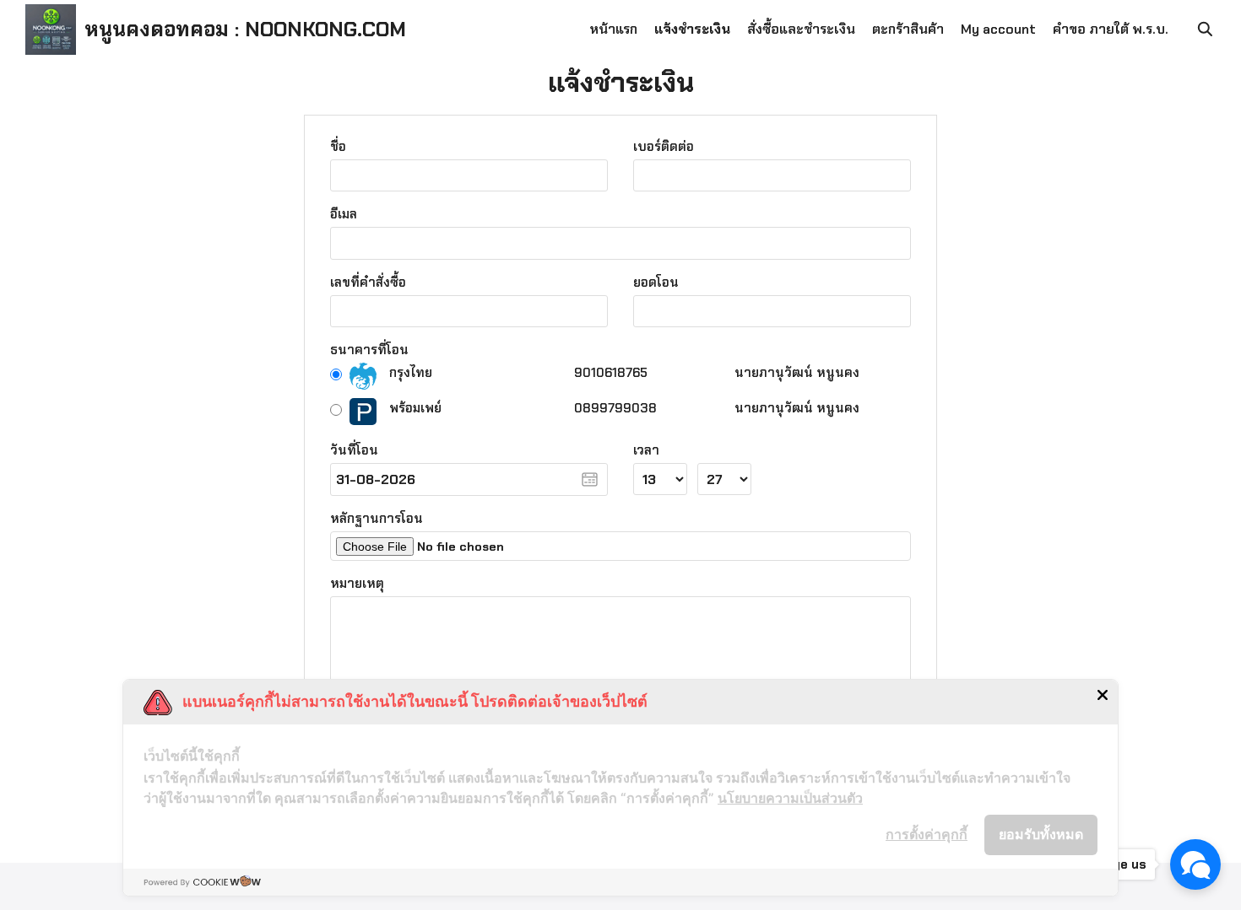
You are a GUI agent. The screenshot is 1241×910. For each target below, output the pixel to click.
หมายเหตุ (357, 583)
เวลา (646, 450)
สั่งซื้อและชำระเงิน (801, 29)
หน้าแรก (613, 29)
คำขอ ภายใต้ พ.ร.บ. (1110, 29)
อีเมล (343, 214)
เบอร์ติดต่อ (663, 146)
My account (998, 29)
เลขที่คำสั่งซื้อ (368, 282)
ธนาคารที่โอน (369, 350)
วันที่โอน (354, 450)
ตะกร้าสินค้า (908, 29)
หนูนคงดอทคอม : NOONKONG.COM (245, 29)
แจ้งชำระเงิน (692, 29)
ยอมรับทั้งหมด (1041, 834)
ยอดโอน (656, 282)
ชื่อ (338, 146)
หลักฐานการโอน (376, 518)
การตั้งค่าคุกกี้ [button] (926, 834)
